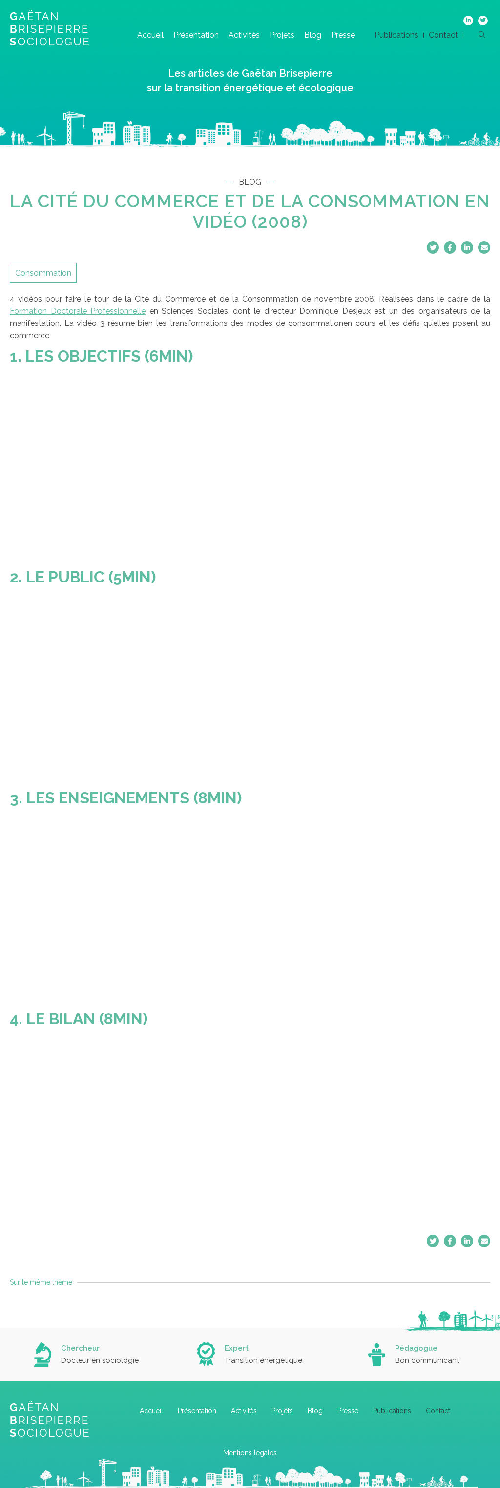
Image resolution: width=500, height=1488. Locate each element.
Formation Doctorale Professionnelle (78, 311)
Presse (343, 35)
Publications (396, 35)
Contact (443, 35)
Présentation (196, 35)
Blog (312, 35)
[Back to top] (485, 1449)
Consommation (43, 273)
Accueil (150, 35)
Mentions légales (250, 1453)
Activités (244, 35)
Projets (282, 35)
